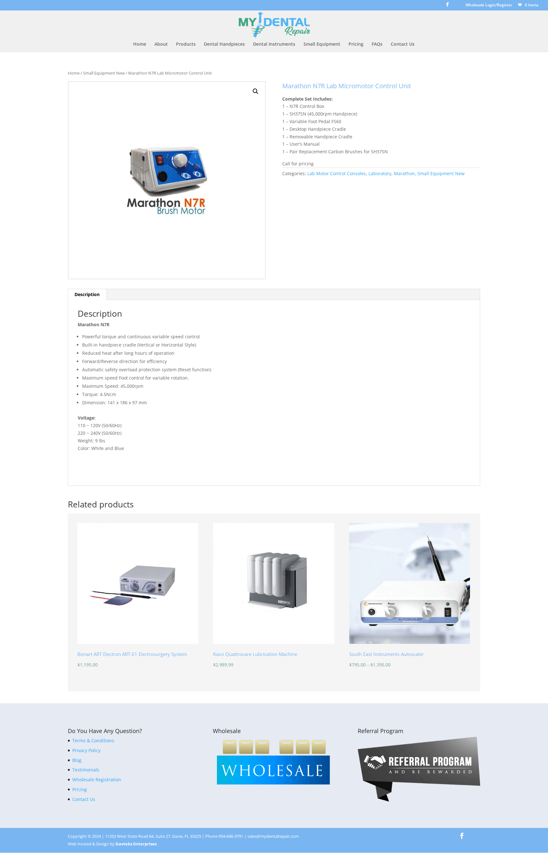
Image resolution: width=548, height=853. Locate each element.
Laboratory (380, 173)
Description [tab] (87, 294)
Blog (77, 760)
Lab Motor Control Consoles (336, 173)
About (161, 44)
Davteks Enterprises (136, 844)
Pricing (356, 44)
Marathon (404, 173)
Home (139, 44)
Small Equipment (321, 44)
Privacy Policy (86, 750)
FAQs (377, 44)
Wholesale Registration (96, 780)
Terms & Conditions (93, 740)
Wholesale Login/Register (489, 5)
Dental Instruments (274, 44)
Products (186, 44)
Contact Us (402, 44)
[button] (255, 91)
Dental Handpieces (224, 44)
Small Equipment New (104, 73)
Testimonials (85, 770)
